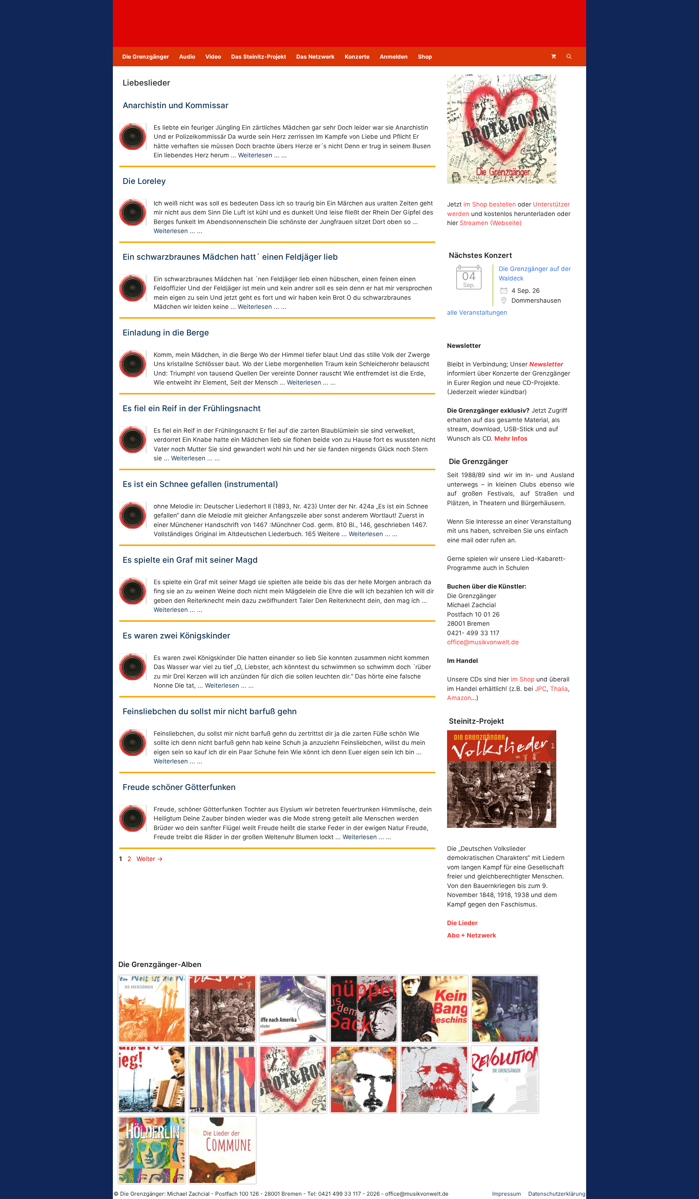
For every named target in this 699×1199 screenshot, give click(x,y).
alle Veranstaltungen (477, 312)
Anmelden (394, 56)
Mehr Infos (511, 438)
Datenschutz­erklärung (556, 1193)
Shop (425, 56)
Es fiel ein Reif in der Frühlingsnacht (192, 408)
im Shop (522, 679)
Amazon (459, 697)
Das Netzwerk (315, 56)
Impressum (506, 1193)
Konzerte (357, 56)
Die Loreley (144, 181)
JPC (540, 688)
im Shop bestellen (489, 204)
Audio (187, 56)
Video (213, 56)
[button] (569, 56)
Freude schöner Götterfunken (179, 787)
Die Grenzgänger (145, 56)
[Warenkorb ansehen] (553, 56)
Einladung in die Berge (166, 332)
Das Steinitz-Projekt (258, 56)
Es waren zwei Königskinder (176, 635)
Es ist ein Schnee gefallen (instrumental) (200, 484)
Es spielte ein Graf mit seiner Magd (190, 560)
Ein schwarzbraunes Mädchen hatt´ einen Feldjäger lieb (230, 257)
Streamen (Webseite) (491, 223)
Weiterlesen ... (259, 155)
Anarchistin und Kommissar (175, 105)
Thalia (559, 688)
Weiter (150, 858)
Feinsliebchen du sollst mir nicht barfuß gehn (210, 711)
